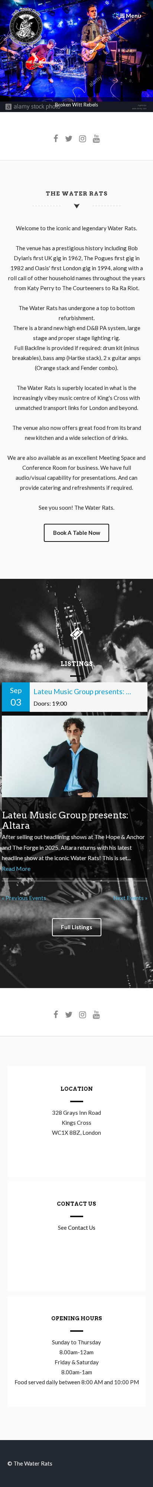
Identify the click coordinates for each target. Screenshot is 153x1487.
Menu (133, 15)
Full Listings (76, 927)
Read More (16, 868)
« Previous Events (24, 897)
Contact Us (81, 1227)
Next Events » (130, 897)
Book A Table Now (76, 532)
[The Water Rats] (26, 44)
